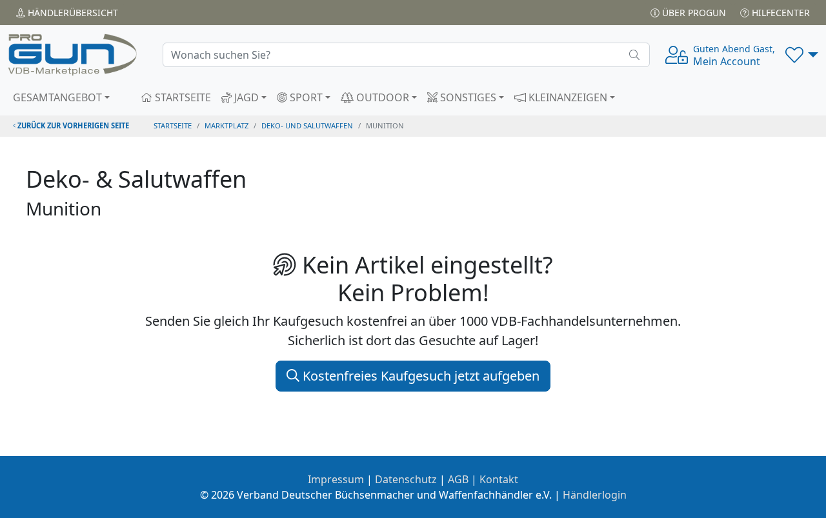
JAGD (245, 97)
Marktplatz (226, 125)
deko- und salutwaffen (307, 125)
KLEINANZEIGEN (566, 97)
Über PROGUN (693, 12)
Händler (71, 12)
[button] (801, 55)
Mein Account (734, 55)
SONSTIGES (467, 97)
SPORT (305, 97)
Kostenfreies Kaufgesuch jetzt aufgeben (419, 375)
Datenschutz (406, 479)
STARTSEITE (181, 97)
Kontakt (498, 479)
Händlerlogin (595, 495)
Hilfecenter (779, 12)
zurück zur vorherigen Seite (72, 125)
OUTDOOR (381, 97)
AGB (458, 479)
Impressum (336, 479)
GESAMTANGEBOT (57, 97)
